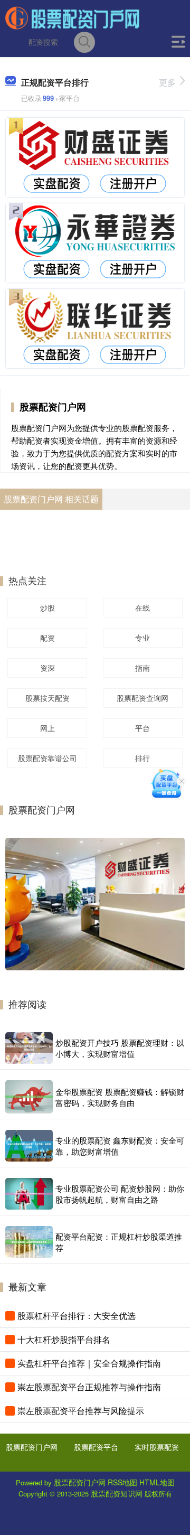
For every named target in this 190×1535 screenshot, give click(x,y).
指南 (142, 667)
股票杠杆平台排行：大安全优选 (76, 1315)
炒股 (47, 607)
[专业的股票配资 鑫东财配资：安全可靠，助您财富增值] (29, 1146)
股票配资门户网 (32, 1447)
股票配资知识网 (116, 1493)
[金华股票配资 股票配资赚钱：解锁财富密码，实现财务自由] (29, 1097)
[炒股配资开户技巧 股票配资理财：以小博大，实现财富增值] (29, 1048)
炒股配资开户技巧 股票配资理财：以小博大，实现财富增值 (119, 1048)
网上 (47, 728)
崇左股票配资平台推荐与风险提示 (80, 1411)
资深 (47, 667)
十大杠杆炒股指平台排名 (63, 1339)
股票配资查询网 (142, 697)
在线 (142, 607)
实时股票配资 (157, 1447)
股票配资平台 (96, 1447)
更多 (167, 82)
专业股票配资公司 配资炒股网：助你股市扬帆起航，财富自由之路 (119, 1194)
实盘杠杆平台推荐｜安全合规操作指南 (89, 1363)
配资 (47, 637)
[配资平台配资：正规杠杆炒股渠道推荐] (29, 1242)
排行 (142, 758)
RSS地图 (122, 1482)
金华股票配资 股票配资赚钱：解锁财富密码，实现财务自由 (119, 1097)
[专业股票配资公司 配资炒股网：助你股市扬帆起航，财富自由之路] (29, 1193)
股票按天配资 (47, 697)
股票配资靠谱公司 (47, 758)
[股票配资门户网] (72, 17)
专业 (142, 637)
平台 (142, 728)
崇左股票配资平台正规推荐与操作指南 (89, 1387)
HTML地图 (157, 1482)
